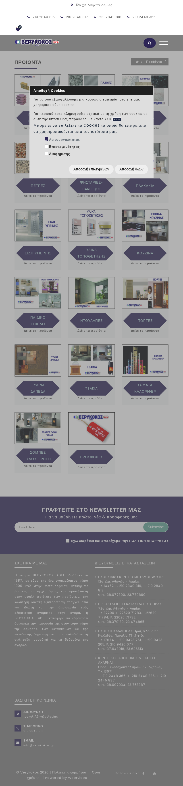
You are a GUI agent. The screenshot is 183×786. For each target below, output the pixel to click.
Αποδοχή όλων (131, 169)
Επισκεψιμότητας (64, 147)
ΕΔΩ (117, 119)
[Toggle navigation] (163, 44)
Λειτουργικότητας (64, 139)
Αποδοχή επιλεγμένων (91, 169)
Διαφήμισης (59, 154)
